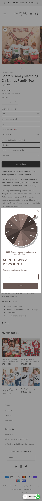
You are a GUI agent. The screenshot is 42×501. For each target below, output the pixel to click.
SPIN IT (21, 286)
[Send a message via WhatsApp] (37, 496)
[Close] (38, 210)
